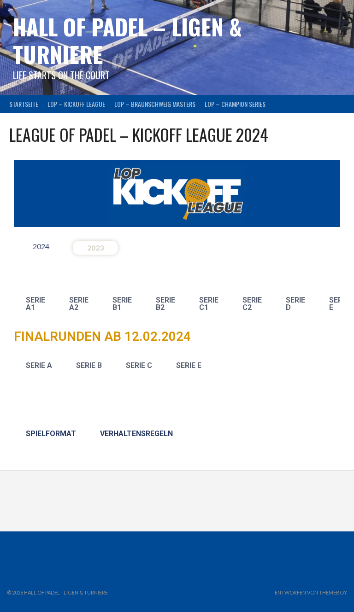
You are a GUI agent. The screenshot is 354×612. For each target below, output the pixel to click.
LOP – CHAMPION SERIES (235, 104)
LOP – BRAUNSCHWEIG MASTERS (154, 104)
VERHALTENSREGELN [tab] (136, 433)
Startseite (23, 104)
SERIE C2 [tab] (252, 304)
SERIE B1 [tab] (122, 304)
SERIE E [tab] (188, 365)
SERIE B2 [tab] (165, 304)
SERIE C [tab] (139, 365)
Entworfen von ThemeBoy (311, 592)
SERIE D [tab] (295, 304)
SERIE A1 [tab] (35, 304)
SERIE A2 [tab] (78, 304)
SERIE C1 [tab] (208, 304)
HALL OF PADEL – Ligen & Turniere (127, 40)
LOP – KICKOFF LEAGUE (76, 104)
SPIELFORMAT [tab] (51, 433)
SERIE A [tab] (39, 365)
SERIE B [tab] (89, 365)
